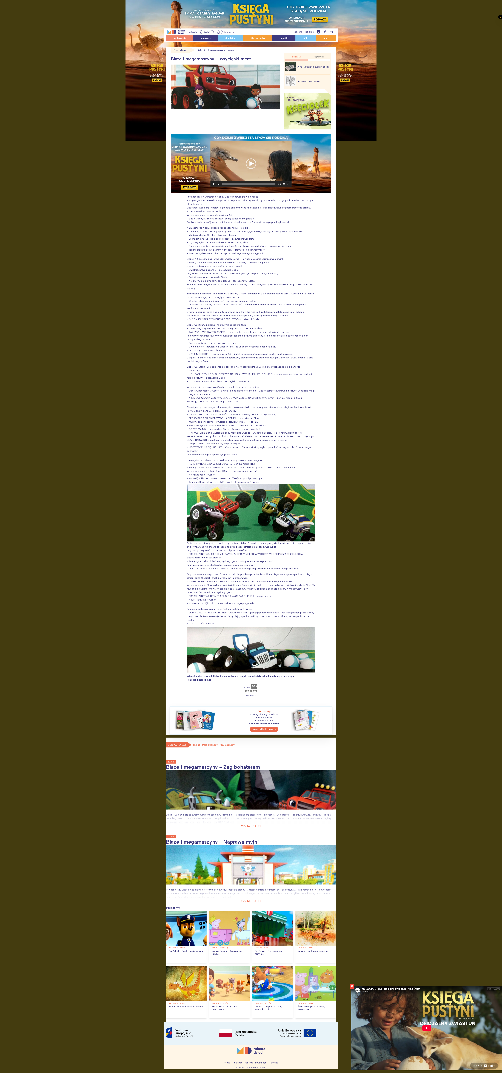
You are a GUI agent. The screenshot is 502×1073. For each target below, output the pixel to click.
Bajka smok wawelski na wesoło (186, 1006)
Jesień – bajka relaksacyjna (313, 951)
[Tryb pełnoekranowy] (288, 184)
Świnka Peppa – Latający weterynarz (311, 1008)
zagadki (283, 38)
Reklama (309, 31)
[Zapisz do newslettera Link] (331, 32)
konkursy (206, 38)
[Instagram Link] (318, 32)
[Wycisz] (284, 184)
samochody (228, 744)
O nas (227, 1062)
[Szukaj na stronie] (209, 32)
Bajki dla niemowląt (220, 948)
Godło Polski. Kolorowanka (308, 81)
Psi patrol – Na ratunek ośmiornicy (224, 1008)
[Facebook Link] (324, 32)
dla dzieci (230, 38)
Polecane (296, 57)
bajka (197, 744)
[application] (251, 164)
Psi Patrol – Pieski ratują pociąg (186, 951)
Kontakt (297, 31)
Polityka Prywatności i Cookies (261, 1062)
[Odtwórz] (214, 184)
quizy (326, 38)
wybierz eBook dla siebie (264, 729)
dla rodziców (258, 38)
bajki (305, 38)
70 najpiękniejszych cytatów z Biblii (313, 67)
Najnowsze (319, 57)
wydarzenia (179, 38)
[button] (251, 163)
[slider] (248, 184)
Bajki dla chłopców (177, 948)
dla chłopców (211, 744)
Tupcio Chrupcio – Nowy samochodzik (268, 1008)
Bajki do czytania (262, 948)
